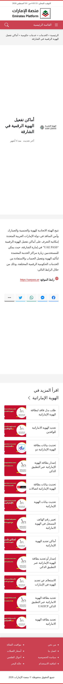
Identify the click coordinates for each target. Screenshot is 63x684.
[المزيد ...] (9, 297)
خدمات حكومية (28, 35)
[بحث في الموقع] (6, 25)
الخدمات (43, 35)
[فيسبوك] (53, 297)
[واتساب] (31, 297)
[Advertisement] (31, 81)
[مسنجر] (42, 297)
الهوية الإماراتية (45, 398)
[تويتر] (20, 297)
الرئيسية (54, 35)
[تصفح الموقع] (46, 25)
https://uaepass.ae (29, 279)
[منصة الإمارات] (31, 13)
